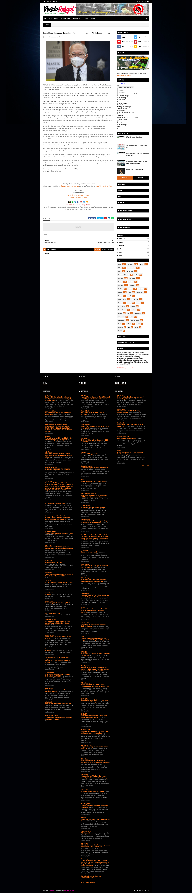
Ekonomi (120, 282)
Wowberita (84, 698)
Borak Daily (84, 438)
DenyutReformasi (50, 531)
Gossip (120, 249)
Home (44, 1)
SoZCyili (83, 817)
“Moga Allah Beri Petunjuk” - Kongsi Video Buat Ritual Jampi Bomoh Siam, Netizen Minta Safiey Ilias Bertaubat (95, 538)
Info (128, 313)
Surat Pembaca (131, 268)
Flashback (134, 310)
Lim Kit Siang (49, 481)
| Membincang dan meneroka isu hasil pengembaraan (56, 658)
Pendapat (120, 278)
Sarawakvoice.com (86, 466)
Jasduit (83, 607)
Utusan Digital (85, 505)
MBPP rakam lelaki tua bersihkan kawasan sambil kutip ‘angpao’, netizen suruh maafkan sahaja (58, 455)
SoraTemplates (52, 890)
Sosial (129, 296)
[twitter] (140, 1)
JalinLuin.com (85, 683)
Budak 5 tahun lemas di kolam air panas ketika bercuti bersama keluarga (94, 701)
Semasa (142, 264)
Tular (129, 292)
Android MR (76, 18)
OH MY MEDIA (85, 593)
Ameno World (49, 601)
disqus (104, 249)
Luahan (120, 303)
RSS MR (86, 18)
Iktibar (136, 327)
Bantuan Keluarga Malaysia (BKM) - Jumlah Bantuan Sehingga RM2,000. (57, 675)
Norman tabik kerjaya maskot (90, 454)
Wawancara (138, 313)
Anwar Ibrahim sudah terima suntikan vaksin (58, 704)
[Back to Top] (148, 890)
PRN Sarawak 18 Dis (87, 833)
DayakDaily (48, 395)
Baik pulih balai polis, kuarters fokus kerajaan (95, 468)
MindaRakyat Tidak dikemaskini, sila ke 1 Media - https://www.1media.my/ (136, 162)
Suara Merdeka (85, 519)
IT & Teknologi (121, 306)
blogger (97, 249)
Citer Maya (48, 545)
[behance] (148, 1)
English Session (122, 310)
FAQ (129, 327)
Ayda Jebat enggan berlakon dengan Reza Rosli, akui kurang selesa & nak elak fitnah (95, 732)
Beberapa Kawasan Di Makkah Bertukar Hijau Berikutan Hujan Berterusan (94, 716)
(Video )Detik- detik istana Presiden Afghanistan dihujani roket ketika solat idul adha (95, 846)
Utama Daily (84, 550)
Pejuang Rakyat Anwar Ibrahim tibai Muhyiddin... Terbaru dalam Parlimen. (59, 718)
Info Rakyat (48, 452)
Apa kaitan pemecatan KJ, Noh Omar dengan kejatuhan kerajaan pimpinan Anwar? (57, 518)
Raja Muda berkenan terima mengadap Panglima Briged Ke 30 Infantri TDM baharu (95, 521)
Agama (120, 296)
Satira (120, 256)
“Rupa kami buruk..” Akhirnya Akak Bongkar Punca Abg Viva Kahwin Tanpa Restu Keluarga (94, 777)
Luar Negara (132, 278)
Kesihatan (120, 289)
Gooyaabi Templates (69, 890)
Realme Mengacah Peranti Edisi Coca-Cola (93, 481)
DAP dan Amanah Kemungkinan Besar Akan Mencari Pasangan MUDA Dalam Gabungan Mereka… (57, 623)
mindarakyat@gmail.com (78, 197)
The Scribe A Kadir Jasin (52, 613)
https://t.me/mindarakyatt (104, 186)
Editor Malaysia (86, 578)
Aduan (119, 324)
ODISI (82, 636)
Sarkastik (121, 252)
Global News (84, 774)
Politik (63, 37)
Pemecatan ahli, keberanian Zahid (55, 504)
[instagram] (145, 1)
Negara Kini (48, 649)
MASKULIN (84, 652)
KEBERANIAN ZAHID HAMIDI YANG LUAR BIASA (58, 469)
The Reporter (85, 666)
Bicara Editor (122, 239)
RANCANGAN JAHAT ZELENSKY (53, 562)
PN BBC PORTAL (86, 831)
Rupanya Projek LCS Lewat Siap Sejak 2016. (58, 603)
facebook (110, 249)
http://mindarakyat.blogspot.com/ (78, 195)
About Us (49, 1)
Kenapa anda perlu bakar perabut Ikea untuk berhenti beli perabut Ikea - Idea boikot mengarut (94, 610)
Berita (119, 264)
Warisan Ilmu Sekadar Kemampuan (127, 438)
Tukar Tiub (48, 560)
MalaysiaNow (85, 564)
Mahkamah (132, 285)
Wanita (120, 313)
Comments (141, 178)
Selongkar (125, 178)
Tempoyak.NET (85, 729)
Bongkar (121, 242)
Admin (93, 18)
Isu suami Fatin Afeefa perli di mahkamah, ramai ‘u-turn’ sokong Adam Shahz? (95, 596)
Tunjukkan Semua (145, 465)
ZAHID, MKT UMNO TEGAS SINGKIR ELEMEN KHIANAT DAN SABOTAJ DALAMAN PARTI (93, 580)
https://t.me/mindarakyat (70, 186)
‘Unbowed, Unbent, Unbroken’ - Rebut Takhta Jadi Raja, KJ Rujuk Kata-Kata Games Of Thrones (95, 398)
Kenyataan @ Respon (123, 275)
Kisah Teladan (121, 320)
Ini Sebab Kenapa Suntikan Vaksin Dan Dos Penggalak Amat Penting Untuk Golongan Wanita (95, 639)
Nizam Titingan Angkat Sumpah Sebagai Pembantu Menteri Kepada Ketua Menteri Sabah (95, 685)
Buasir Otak (84, 623)
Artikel (119, 268)
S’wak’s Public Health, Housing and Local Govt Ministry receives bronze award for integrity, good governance (58, 398)
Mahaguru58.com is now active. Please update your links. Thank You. (58, 690)
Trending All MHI (86, 804)
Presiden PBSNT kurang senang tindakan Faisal (59, 533)
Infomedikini (85, 790)
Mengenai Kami (65, 18)
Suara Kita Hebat (50, 619)
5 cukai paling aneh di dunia (89, 552)
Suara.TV (83, 452)
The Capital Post (86, 745)
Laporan (120, 292)
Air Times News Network (88, 493)
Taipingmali (48, 572)
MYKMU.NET (120, 395)
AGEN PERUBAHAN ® (51, 716)
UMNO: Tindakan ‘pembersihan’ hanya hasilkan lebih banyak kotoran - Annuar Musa (94, 496)
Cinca (119, 450)
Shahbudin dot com (51, 467)
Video (136, 275)
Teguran (133, 306)
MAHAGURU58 (49, 688)
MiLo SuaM (48, 702)
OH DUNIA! (84, 714)
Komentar (130, 264)
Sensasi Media (49, 673)
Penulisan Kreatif (135, 320)
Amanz (83, 480)
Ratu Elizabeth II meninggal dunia (134, 169)
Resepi (120, 331)
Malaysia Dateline (50, 411)
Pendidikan (140, 292)
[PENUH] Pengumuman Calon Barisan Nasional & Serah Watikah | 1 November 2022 (59, 575)
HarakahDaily (121, 409)
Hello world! (48, 594)
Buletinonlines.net (123, 437)
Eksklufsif (121, 245)
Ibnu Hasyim (121, 423)
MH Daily (47, 436)
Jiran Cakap (84, 859)
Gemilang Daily (85, 424)
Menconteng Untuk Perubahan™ (55, 516)
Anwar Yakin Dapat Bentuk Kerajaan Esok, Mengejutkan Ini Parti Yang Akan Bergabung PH (59, 547)
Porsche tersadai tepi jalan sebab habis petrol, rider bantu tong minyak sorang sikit (59, 439)
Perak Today (49, 593)
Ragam (138, 303)
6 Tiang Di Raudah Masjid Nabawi (134, 137)
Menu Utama (53, 18)
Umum (130, 289)
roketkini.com (49, 581)
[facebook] (137, 1)
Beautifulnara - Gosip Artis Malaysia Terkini (94, 535)
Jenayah (131, 282)
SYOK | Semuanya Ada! (88, 882)
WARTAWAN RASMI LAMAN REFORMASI (56, 424)
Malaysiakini (85, 411)
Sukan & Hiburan (122, 299)
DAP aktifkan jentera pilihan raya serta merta (58, 582)
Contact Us (54, 1)
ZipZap (68, 37)
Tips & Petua (121, 317)
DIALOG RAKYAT (49, 635)
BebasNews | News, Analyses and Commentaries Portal (91, 877)
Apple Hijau (84, 843)
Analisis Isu (130, 271)
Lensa (131, 317)
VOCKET (83, 395)
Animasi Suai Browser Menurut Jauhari (92, 791)
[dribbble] (143, 1)
